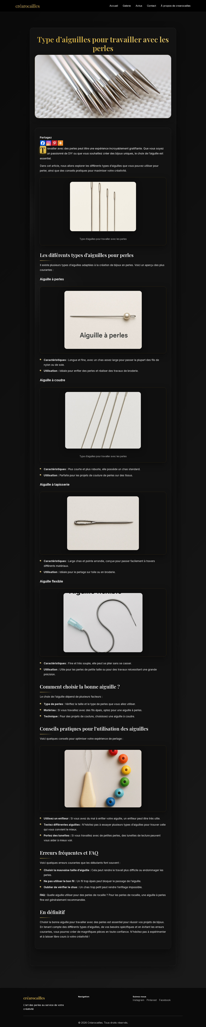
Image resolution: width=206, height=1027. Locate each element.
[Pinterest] (54, 143)
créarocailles (28, 6)
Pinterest (152, 1000)
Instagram (138, 1000)
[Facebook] (42, 143)
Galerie (127, 5)
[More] (60, 143)
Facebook (165, 1000)
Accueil (113, 5)
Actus (139, 5)
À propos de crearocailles (175, 5)
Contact (151, 5)
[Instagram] (48, 143)
